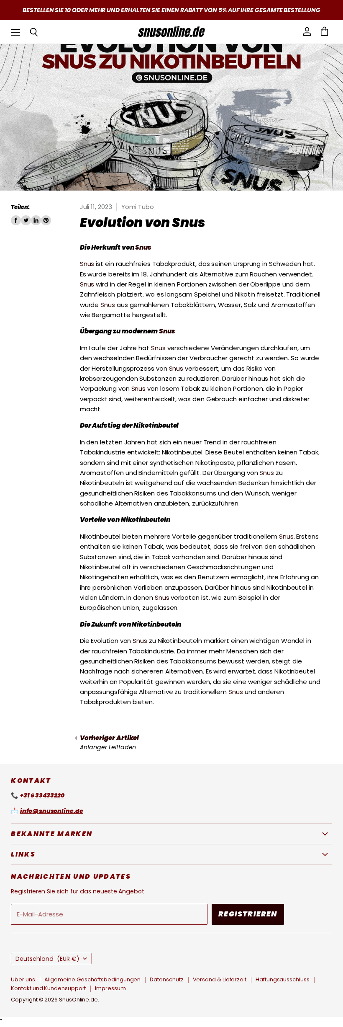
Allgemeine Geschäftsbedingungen (92, 979)
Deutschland (47, 959)
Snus (143, 247)
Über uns (23, 979)
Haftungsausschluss (283, 979)
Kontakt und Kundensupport (48, 988)
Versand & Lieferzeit (220, 979)
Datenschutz (166, 979)
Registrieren (247, 914)
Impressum (110, 988)
